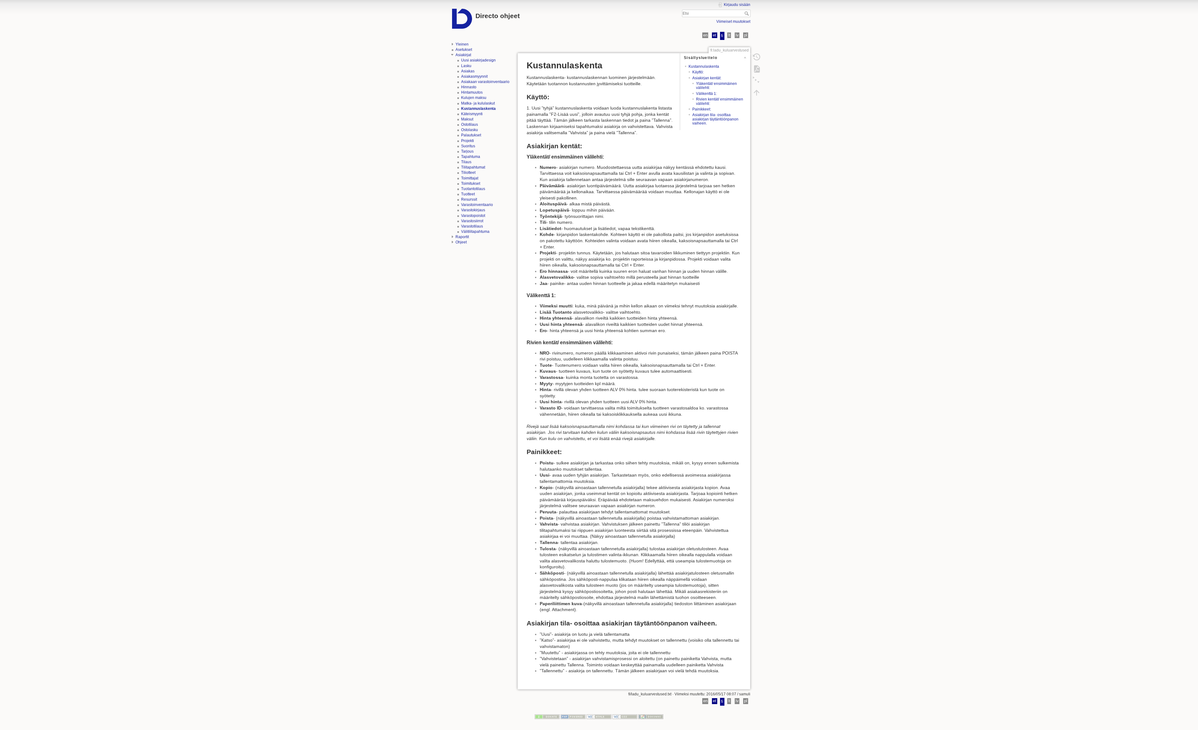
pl (745, 35)
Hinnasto (468, 87)
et (714, 35)
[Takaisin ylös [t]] (756, 92)
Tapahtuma (470, 156)
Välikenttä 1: (706, 93)
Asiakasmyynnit (474, 76)
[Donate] (547, 716)
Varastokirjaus (473, 210)
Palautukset (471, 135)
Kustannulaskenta (704, 66)
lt (729, 35)
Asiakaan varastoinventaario (485, 82)
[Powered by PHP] (573, 716)
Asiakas (468, 71)
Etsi (747, 13)
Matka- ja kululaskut (478, 103)
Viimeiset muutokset (733, 21)
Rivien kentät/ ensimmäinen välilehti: (719, 101)
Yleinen (462, 44)
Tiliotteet (468, 172)
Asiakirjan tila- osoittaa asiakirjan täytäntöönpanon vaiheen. (715, 119)
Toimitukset (470, 183)
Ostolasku (469, 130)
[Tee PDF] (756, 69)
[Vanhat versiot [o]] (756, 57)
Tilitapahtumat (473, 167)
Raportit (462, 237)
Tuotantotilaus (473, 189)
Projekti (467, 141)
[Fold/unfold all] (756, 80)
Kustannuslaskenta (478, 108)
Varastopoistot (473, 215)
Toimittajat (469, 178)
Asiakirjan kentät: (706, 78)
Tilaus (466, 162)
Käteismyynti (472, 114)
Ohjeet (461, 242)
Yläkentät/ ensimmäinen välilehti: (716, 85)
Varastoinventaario (477, 205)
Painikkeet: (701, 109)
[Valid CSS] (624, 716)
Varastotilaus (472, 226)
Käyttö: (698, 72)
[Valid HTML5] (599, 716)
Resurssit (469, 199)
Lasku (466, 66)
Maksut (467, 119)
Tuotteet (468, 194)
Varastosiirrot (472, 221)
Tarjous (467, 151)
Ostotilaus (469, 124)
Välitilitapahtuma (475, 231)
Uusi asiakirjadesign (478, 60)
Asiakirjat (463, 55)
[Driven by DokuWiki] (650, 716)
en (705, 35)
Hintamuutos (472, 92)
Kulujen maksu (473, 98)
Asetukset (463, 49)
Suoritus (468, 146)
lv (737, 35)
